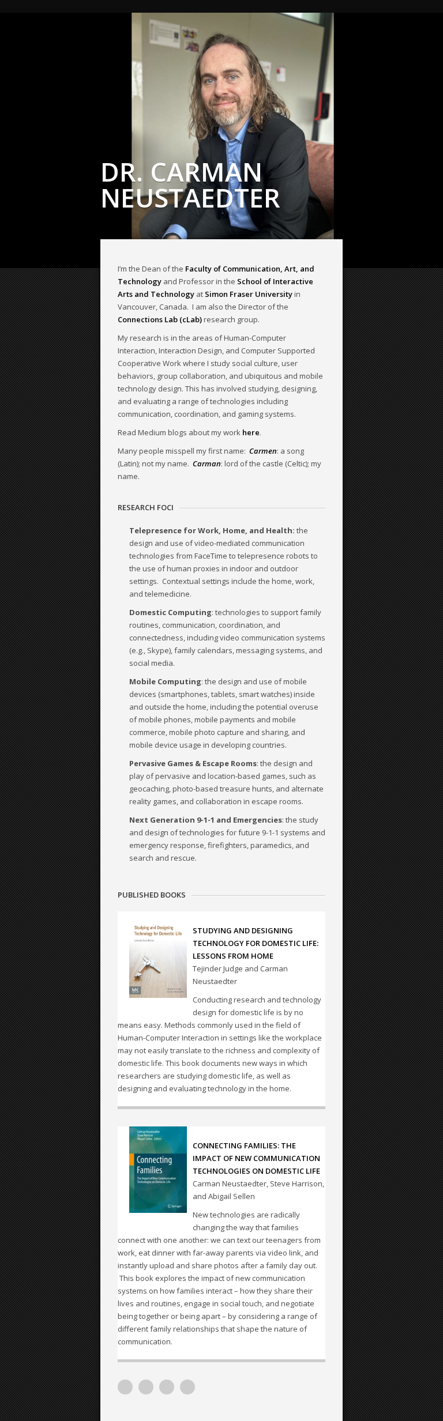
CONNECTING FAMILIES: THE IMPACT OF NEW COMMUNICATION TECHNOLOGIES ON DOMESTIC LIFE (256, 1158)
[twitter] (166, 1386)
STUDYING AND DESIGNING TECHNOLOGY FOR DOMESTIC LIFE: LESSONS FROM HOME (255, 943)
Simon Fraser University (248, 294)
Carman (207, 463)
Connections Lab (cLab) (160, 319)
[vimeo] (125, 1386)
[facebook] (187, 1386)
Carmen (263, 451)
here (251, 432)
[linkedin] (145, 1386)
